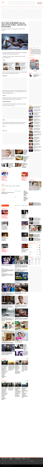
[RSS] (40, 105)
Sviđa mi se (17, 205)
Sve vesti (30, 105)
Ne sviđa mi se (23, 205)
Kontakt (5, 463)
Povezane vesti (4, 358)
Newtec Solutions (36, 465)
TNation (40, 465)
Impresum (3, 463)
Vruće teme (3, 188)
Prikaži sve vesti (32, 55)
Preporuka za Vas (4, 170)
